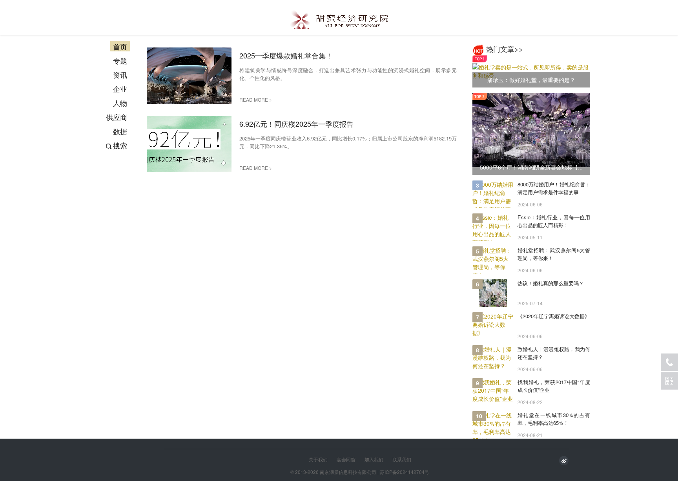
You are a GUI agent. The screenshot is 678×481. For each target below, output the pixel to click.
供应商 (116, 117)
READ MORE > (255, 99)
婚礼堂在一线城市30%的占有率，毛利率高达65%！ (554, 418)
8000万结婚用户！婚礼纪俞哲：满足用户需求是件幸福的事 (554, 188)
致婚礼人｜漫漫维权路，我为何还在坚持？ (554, 353)
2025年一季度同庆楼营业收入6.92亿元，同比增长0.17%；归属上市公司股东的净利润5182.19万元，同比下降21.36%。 (348, 142)
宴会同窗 (346, 459)
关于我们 (318, 459)
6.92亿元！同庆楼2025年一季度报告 (296, 123)
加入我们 (374, 459)
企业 (120, 89)
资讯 (120, 74)
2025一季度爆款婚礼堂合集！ (286, 55)
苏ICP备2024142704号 (404, 471)
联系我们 (401, 459)
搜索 (120, 145)
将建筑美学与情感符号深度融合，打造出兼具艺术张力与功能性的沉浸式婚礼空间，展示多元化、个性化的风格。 (348, 74)
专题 (120, 60)
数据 (120, 131)
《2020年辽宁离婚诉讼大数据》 (554, 316)
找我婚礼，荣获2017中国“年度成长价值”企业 (554, 386)
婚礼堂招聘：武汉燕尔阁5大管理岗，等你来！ (554, 254)
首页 (120, 46)
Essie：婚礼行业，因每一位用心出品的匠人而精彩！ (554, 221)
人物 (120, 103)
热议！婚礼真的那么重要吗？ (551, 283)
